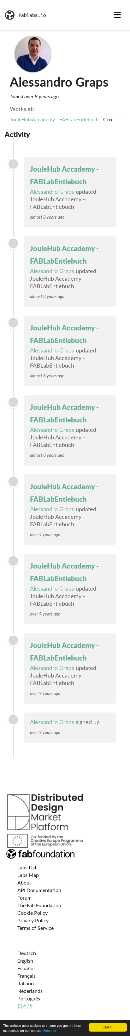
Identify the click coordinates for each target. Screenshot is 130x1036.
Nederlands (30, 991)
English (25, 961)
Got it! (107, 1027)
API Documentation (39, 890)
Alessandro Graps (52, 192)
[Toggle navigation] (117, 15)
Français (26, 976)
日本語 (24, 1006)
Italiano (25, 983)
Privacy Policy (33, 920)
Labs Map (28, 875)
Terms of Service (35, 928)
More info (49, 1030)
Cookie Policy (32, 913)
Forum (24, 898)
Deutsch (26, 953)
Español (26, 968)
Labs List (27, 867)
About (24, 882)
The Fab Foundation (39, 905)
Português (28, 998)
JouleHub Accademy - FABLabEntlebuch (54, 119)
